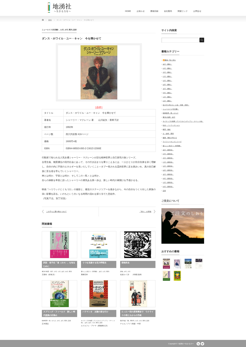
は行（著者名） (168, 170)
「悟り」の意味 (145, 212)
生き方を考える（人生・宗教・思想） (176, 105)
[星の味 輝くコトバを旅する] (199, 264)
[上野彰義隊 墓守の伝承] (166, 276)
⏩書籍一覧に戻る (169, 60)
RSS (198, 343)
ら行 (59, 271)
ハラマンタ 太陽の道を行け (95, 311)
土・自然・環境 (168, 133)
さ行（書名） (167, 72)
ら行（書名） (167, 97)
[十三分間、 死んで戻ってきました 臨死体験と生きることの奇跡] (177, 264)
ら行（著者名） (168, 182)
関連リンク (183, 11)
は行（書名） (167, 84)
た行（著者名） (168, 162)
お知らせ (141, 11)
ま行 (62, 320)
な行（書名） (167, 80)
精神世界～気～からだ (49, 320)
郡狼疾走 (126, 262)
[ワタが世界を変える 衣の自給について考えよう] (188, 264)
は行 (86, 322)
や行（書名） (167, 93)
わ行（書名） (167, 101)
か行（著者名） (168, 154)
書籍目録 (154, 11)
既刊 (70, 30)
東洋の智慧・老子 (47, 271)
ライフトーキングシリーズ (172, 142)
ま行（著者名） (168, 174)
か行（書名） (167, 68)
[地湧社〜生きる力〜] (59, 7)
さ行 (66, 30)
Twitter (202, 343)
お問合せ (197, 11)
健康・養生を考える (170, 138)
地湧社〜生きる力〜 (186, 344)
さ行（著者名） (168, 158)
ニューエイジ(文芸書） (51, 30)
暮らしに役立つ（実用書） (89, 271)
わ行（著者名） (168, 186)
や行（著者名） (168, 178)
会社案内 (168, 11)
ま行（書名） (167, 89)
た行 (62, 30)
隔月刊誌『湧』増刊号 (127, 320)
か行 (125, 271)
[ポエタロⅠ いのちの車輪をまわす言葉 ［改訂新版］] (177, 276)
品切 (75, 30)
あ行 (63, 271)
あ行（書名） (167, 64)
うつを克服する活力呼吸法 (94, 262)
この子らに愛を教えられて (56, 212)
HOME (128, 11)
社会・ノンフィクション (171, 125)
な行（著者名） (168, 166)
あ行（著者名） (168, 150)
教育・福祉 (167, 129)
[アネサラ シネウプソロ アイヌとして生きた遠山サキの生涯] (166, 264)
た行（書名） (167, 76)
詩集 (121, 271)
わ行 (66, 271)
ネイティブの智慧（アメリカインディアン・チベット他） (183, 121)
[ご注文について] (182, 243)
